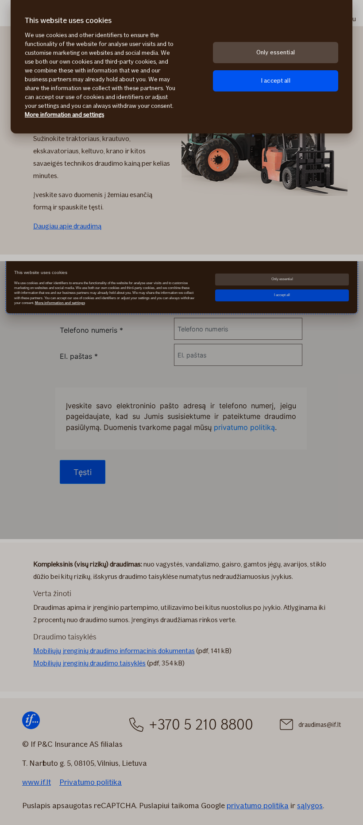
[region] (181, 66)
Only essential (275, 52)
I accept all (275, 80)
